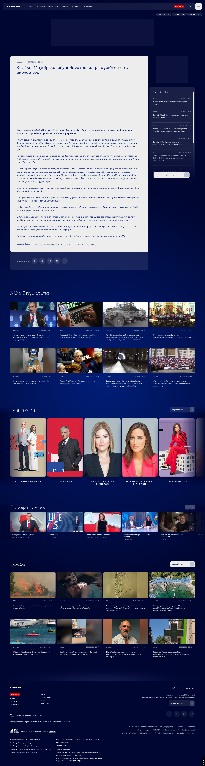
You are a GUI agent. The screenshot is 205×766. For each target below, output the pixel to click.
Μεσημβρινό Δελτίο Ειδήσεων (98, 535)
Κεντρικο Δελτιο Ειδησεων (102, 482)
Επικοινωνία (170, 730)
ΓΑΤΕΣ (60, 244)
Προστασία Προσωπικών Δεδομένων (142, 727)
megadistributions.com (186, 733)
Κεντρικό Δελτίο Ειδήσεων (23, 535)
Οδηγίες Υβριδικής (129, 733)
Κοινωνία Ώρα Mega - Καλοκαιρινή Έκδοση (137, 536)
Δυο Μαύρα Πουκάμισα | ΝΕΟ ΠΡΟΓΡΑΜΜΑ (172, 536)
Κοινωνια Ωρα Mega (28, 481)
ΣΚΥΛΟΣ (91, 244)
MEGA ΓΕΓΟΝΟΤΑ (48, 244)
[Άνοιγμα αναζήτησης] (190, 6)
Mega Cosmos (145, 733)
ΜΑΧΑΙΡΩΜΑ (81, 244)
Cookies (180, 727)
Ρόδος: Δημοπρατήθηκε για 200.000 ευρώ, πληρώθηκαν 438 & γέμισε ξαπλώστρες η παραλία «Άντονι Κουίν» (169, 608)
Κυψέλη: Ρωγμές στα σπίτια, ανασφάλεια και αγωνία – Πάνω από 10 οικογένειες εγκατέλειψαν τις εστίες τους (125, 608)
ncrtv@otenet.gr (75, 761)
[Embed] (64, 261)
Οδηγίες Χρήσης (166, 727)
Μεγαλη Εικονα (177, 481)
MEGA (36, 244)
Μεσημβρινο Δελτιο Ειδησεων (139, 482)
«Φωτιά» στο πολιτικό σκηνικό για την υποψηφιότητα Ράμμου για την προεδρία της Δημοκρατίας (31, 337)
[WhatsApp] (49, 261)
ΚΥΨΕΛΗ (69, 244)
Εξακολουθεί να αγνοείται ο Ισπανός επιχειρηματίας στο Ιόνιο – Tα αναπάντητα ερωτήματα (123, 654)
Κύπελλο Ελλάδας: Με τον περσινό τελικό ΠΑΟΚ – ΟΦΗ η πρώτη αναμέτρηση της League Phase (169, 158)
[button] (198, 6)
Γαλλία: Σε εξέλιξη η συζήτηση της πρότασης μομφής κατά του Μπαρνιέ (77, 382)
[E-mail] (57, 261)
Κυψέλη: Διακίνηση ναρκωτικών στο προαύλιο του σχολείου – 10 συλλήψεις (31, 382)
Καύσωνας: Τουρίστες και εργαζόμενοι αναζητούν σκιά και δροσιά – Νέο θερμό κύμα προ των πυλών (171, 654)
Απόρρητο (203, 762)
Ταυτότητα (190, 727)
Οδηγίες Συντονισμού (186, 730)
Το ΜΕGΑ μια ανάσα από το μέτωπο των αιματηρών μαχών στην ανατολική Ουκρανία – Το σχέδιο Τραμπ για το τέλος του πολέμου (124, 337)
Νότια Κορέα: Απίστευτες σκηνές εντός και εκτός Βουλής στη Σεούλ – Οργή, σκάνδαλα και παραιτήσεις (171, 383)
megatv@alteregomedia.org (90, 752)
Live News (65, 481)
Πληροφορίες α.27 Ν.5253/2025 (149, 730)
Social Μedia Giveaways (164, 733)
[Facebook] (34, 261)
